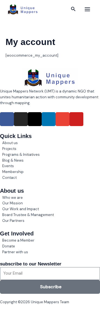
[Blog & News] (50, 161)
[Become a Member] (50, 241)
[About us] (50, 143)
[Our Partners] (50, 221)
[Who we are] (50, 198)
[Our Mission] (50, 203)
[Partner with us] (50, 252)
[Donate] (50, 246)
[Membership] (50, 172)
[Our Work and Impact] (50, 209)
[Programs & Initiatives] (50, 155)
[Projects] (50, 149)
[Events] (50, 166)
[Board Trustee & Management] (50, 215)
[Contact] (50, 178)
